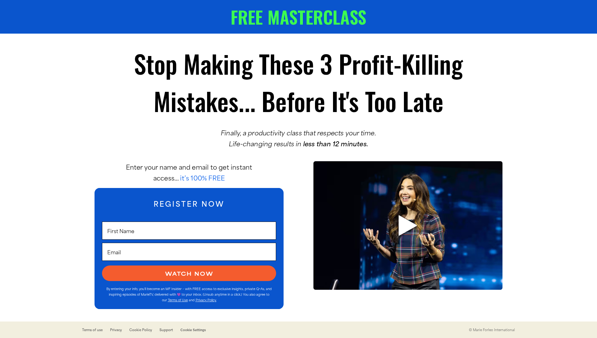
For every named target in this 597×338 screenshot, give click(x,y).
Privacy (116, 329)
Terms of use (92, 329)
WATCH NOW (189, 273)
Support (166, 329)
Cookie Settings (193, 330)
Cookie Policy (140, 329)
